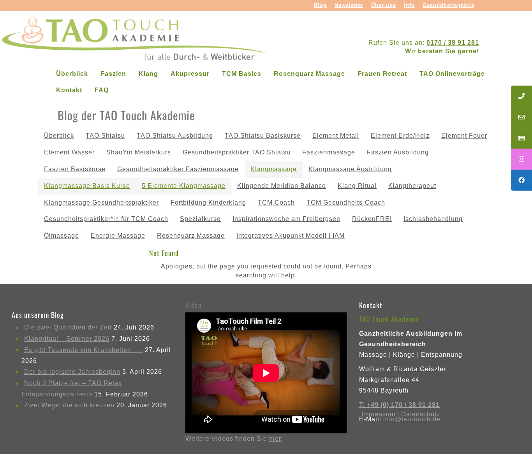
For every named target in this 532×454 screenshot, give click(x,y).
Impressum (378, 414)
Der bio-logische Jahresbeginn (72, 371)
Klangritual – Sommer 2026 (66, 338)
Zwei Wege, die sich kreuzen (69, 405)
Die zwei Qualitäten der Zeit (68, 327)
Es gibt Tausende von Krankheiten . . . (83, 350)
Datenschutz (420, 414)
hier (275, 438)
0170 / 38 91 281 (452, 42)
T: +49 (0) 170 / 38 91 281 (399, 404)
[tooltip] (521, 96)
